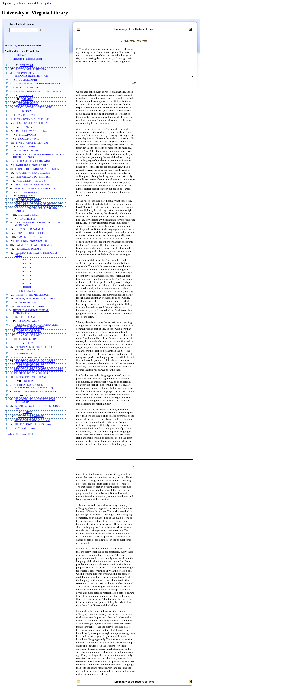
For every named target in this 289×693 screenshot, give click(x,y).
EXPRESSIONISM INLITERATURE (34, 161)
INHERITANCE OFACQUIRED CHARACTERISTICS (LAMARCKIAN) (33, 386)
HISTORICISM (27, 317)
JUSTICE (27, 412)
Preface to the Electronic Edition (27, 59)
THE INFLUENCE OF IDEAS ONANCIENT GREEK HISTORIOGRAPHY (36, 326)
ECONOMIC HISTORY (28, 87)
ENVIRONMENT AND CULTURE (31, 119)
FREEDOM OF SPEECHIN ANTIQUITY (35, 188)
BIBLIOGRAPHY (27, 291)
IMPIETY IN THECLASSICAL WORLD (35, 361)
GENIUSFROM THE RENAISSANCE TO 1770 (38, 204)
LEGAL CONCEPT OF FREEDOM (32, 184)
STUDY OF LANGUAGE (31, 416)
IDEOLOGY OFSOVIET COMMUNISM (34, 357)
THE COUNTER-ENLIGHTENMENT (33, 107)
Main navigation (43, 3)
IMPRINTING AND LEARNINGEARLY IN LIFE (38, 369)
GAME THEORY (28, 192)
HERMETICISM (27, 302)
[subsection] (26, 259)
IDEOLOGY (26, 353)
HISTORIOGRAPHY (28, 321)
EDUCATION (26, 95)
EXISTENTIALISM (28, 150)
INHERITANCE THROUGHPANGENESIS (34, 391)
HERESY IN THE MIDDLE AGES (33, 295)
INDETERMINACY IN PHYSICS (31, 373)
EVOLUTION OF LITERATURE (32, 143)
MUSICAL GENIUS (28, 215)
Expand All (25, 434)
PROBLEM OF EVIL (28, 139)
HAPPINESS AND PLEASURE (31, 241)
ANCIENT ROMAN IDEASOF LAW (32, 424)
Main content (26, 3)
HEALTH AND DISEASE (28, 249)
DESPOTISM (26, 65)
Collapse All (12, 434)
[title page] (22, 55)
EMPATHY (27, 99)
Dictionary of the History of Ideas (23, 45)
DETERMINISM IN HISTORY (31, 69)
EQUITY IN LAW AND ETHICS (31, 131)
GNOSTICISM (27, 219)
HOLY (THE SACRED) (29, 331)
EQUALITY (26, 127)
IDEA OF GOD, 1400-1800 (30, 229)
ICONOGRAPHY (28, 339)
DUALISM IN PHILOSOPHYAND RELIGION (38, 83)
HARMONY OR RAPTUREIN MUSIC (35, 245)
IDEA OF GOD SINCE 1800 (31, 233)
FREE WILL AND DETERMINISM (33, 177)
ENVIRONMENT (26, 115)
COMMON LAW (26, 428)
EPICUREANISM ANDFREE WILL (33, 123)
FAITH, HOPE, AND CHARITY (32, 165)
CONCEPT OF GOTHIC (29, 237)
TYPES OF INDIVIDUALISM (31, 377)
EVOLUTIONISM (26, 146)
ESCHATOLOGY (28, 135)
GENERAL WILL (26, 196)
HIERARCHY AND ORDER (31, 306)
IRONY (29, 395)
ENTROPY (26, 111)
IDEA (31, 343)
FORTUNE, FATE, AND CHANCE (33, 173)
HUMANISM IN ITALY (29, 335)
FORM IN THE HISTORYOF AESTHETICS (37, 169)
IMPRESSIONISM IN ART (30, 365)
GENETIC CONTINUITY (28, 200)
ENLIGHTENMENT (28, 103)
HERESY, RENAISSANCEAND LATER (35, 298)
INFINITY (28, 381)
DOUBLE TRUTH (28, 80)
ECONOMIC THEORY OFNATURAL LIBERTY (37, 91)
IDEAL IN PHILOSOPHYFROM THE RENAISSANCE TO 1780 (33, 348)
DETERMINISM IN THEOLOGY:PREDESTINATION (31, 74)
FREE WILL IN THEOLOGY (31, 181)
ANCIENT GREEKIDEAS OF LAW (32, 420)
